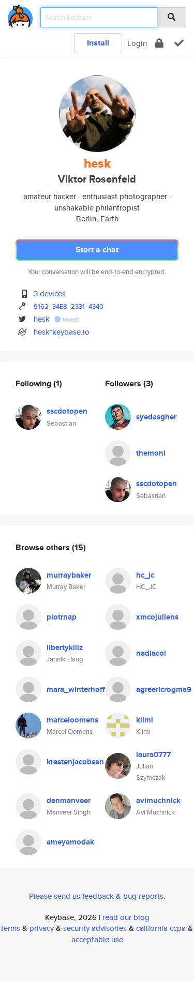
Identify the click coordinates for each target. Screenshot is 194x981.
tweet (70, 319)
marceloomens (72, 720)
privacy (41, 928)
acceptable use (97, 939)
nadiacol (151, 653)
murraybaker (69, 575)
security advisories (95, 928)
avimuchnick (158, 800)
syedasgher (156, 416)
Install (98, 43)
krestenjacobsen (75, 761)
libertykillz (65, 647)
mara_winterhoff (76, 689)
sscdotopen (67, 411)
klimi (144, 720)
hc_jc (145, 575)
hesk (42, 318)
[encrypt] (159, 43)
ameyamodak (70, 842)
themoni (151, 453)
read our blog (126, 917)
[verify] (179, 43)
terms (10, 928)
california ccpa (161, 928)
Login (137, 43)
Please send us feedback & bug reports (96, 896)
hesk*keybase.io (61, 331)
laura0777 (153, 754)
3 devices (50, 293)
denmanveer (69, 800)
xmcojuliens (157, 617)
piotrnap (62, 617)
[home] (20, 14)
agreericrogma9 (163, 689)
